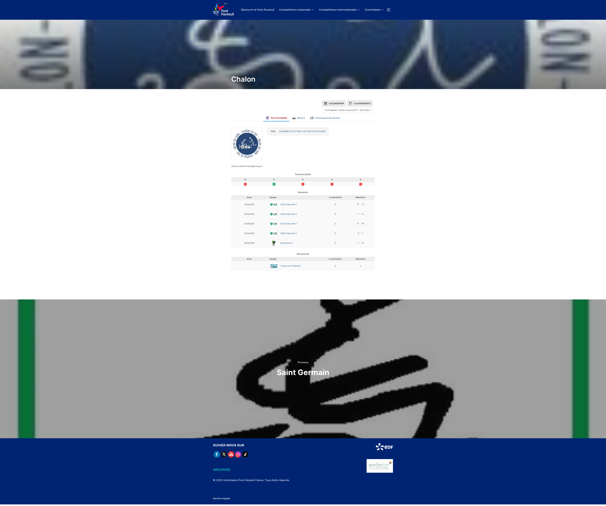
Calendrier (336, 103)
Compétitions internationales (338, 9)
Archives (221, 470)
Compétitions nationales (295, 9)
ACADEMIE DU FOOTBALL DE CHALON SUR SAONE (302, 131)
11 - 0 (360, 204)
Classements (362, 103)
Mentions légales (221, 498)
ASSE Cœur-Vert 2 (288, 204)
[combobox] (347, 110)
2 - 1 (360, 233)
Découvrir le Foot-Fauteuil (257, 9)
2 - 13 (360, 224)
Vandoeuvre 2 (286, 243)
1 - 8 (360, 243)
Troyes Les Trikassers (290, 266)
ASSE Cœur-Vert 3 (288, 214)
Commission (373, 9)
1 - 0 (360, 214)
